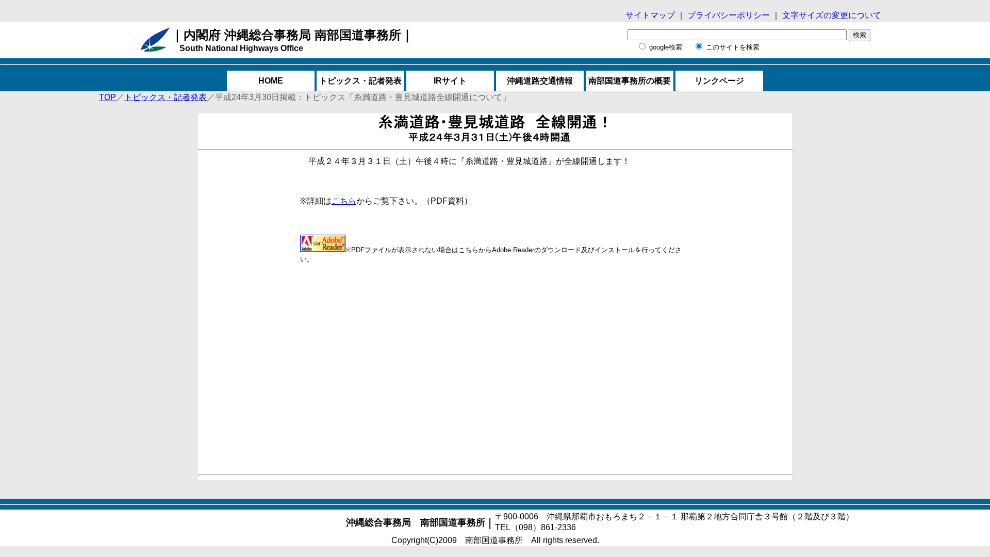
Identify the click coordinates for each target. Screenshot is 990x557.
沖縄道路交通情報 (540, 80)
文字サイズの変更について (830, 15)
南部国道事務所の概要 (629, 80)
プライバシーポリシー (729, 15)
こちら (344, 200)
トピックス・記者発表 (360, 80)
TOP (107, 97)
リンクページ (719, 80)
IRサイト (450, 80)
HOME (270, 80)
